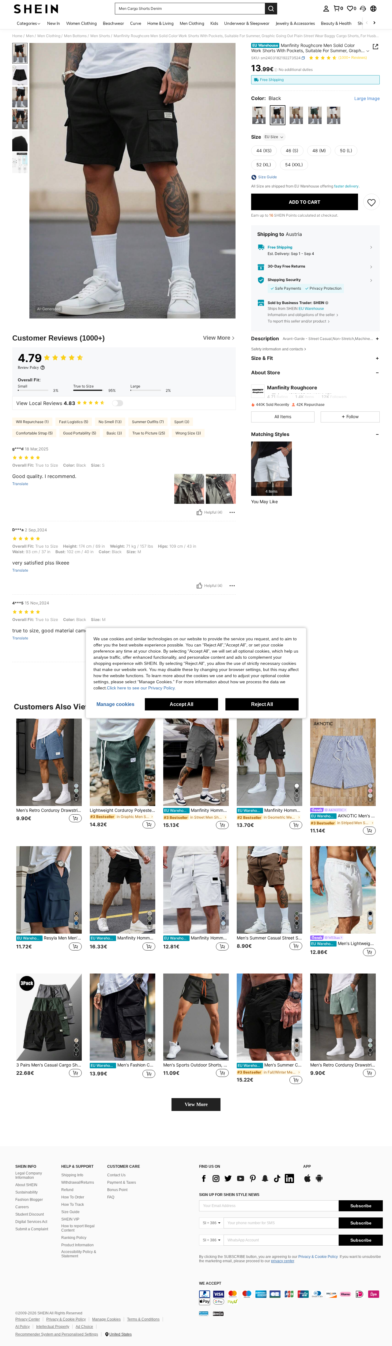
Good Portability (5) (79, 433)
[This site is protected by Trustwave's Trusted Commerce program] (203, 1313)
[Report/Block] (232, 512)
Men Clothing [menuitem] (192, 23)
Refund (67, 1190)
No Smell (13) (110, 421)
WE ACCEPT (210, 1284)
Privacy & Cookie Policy (318, 1257)
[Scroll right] (374, 23)
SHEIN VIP (70, 1219)
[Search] (271, 8)
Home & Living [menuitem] (160, 23)
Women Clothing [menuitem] (81, 23)
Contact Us (116, 1175)
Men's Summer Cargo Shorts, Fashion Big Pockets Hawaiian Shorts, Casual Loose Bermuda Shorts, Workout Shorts (270, 1065)
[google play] (319, 1181)
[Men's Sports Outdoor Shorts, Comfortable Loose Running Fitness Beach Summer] (196, 1017)
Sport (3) (181, 421)
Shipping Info (72, 1175)
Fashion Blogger (29, 1200)
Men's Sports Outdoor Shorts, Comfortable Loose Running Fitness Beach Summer (196, 1065)
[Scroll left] (367, 23)
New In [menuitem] (53, 23)
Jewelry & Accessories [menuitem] (295, 23)
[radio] (259, 115)
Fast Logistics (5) (73, 421)
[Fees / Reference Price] (275, 69)
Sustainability (26, 1192)
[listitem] (271, 469)
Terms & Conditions (143, 1319)
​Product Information (77, 1245)
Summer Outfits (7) (148, 421)
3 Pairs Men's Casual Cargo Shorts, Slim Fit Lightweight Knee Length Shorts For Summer (49, 1065)
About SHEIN (26, 1185)
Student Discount (29, 1214)
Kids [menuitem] (214, 23)
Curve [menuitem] (135, 23)
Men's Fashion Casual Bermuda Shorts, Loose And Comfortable (123, 1065)
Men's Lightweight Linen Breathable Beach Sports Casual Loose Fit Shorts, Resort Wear (343, 943)
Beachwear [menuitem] (113, 23)
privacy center (282, 1261)
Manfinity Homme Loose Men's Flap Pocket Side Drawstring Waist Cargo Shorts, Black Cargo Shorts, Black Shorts (123, 937)
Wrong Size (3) (188, 433)
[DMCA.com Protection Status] (218, 1313)
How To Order (72, 1197)
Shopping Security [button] (284, 280)
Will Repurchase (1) (32, 421)
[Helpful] (199, 512)
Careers (22, 1207)
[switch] (117, 403)
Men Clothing (48, 36)
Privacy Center (27, 1319)
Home (17, 36)
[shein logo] (36, 8)
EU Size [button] (271, 137)
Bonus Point (117, 1190)
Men (30, 36)
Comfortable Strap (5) (34, 433)
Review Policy (28, 367)
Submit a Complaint (31, 1229)
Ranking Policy (73, 1238)
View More (196, 1104)
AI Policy (22, 1327)
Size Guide (70, 1212)
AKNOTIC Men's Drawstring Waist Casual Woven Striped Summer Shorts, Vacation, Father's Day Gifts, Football (343, 815)
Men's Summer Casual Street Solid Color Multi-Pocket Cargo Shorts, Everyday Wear (269, 937)
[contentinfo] (291, 1297)
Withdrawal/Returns (77, 1182)
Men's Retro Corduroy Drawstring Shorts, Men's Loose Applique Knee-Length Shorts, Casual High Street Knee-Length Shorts (49, 810)
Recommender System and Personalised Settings (56, 1334)
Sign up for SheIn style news (229, 1195)
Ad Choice (84, 1327)
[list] (248, 1178)
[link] (338, 8)
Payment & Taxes (121, 1182)
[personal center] (326, 8)
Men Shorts (100, 36)
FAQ (110, 1197)
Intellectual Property (52, 1327)
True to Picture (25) (148, 433)
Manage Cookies (106, 1319)
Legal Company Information (28, 1175)
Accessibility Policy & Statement (78, 1254)
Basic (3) (114, 433)
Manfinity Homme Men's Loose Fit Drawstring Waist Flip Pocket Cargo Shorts (196, 810)
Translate (20, 484)
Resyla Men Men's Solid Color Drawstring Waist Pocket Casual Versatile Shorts (49, 937)
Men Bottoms (75, 36)
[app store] (307, 1181)
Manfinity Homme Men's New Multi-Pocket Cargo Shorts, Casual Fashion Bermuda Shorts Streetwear (270, 810)
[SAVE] (371, 202)
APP (307, 1167)
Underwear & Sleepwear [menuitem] (247, 23)
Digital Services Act (31, 1222)
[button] (363, 8)
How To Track (72, 1204)
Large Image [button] (367, 98)
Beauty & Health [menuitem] (336, 23)
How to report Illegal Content (78, 1228)
